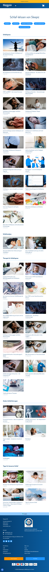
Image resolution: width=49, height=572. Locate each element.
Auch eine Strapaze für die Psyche (10, 207)
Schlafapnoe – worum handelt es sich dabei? (13, 189)
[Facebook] (11, 541)
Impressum (5, 551)
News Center (27, 553)
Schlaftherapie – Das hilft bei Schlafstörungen (31, 316)
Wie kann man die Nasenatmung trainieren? (13, 484)
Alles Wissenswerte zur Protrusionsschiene (35, 354)
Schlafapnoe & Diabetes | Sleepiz (32, 111)
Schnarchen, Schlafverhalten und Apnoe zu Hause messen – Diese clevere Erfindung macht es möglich (12, 504)
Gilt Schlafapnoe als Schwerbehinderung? (12, 72)
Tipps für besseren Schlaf (31, 502)
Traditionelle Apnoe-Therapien (10, 393)
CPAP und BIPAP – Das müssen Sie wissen (12, 92)
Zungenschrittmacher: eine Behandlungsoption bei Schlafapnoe (11, 277)
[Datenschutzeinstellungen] (2, 569)
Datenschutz (5, 549)
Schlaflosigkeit (6, 458)
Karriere (26, 549)
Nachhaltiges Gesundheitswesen (31, 551)
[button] (16, 6)
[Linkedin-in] (4, 541)
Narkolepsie (28, 439)
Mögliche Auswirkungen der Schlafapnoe (34, 189)
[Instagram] (9, 541)
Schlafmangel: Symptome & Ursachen (34, 484)
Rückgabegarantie (7, 553)
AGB (4, 547)
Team (25, 547)
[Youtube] (6, 541)
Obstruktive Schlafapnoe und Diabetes (34, 207)
